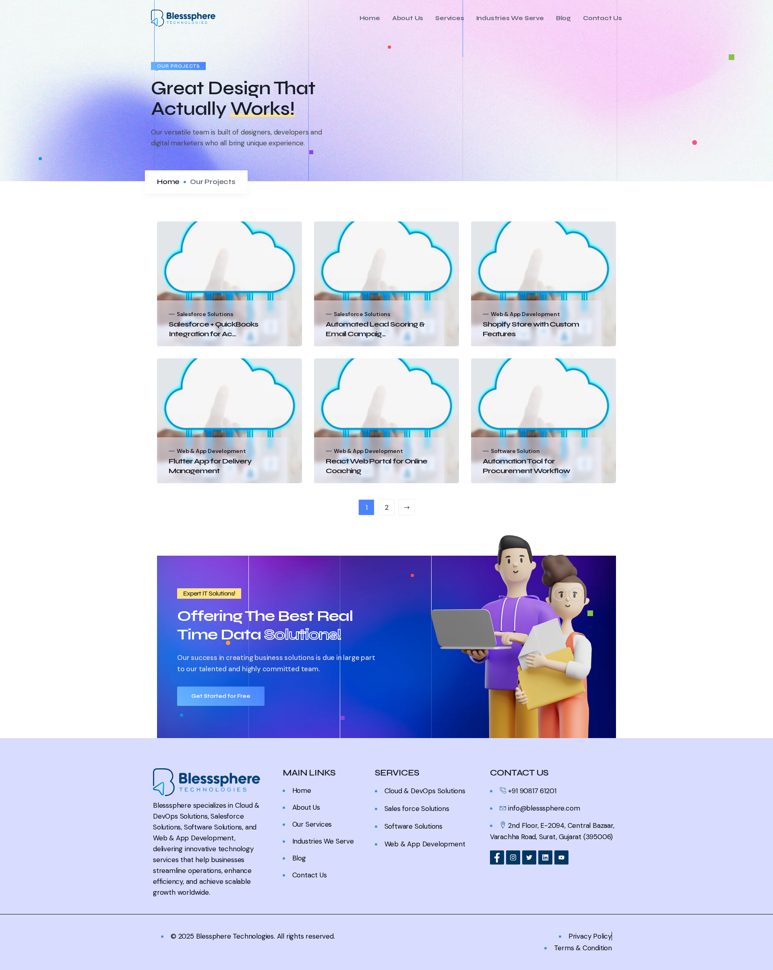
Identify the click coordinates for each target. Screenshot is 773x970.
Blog (563, 18)
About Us (407, 18)
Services (449, 18)
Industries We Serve (510, 18)
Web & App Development (525, 314)
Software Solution (515, 451)
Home (370, 18)
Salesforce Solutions (205, 314)
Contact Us (602, 18)
